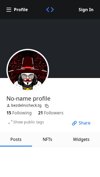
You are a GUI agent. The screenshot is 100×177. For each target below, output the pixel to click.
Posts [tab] (16, 139)
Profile (21, 9)
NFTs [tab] (47, 139)
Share (84, 123)
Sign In (86, 9)
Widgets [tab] (81, 139)
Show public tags (28, 121)
